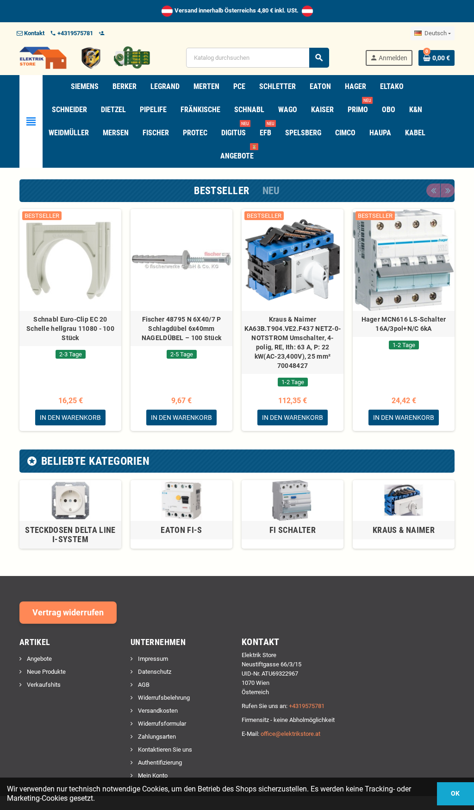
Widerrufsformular (161, 723)
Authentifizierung (159, 762)
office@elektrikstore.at (290, 733)
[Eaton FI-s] (181, 499)
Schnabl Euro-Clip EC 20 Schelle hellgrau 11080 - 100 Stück (70, 329)
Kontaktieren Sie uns (164, 749)
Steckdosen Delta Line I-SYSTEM (70, 534)
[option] (70, 320)
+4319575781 (306, 705)
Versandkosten (157, 710)
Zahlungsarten (156, 736)
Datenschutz (154, 671)
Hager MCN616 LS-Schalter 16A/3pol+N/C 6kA (404, 324)
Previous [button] (433, 190)
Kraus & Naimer (404, 530)
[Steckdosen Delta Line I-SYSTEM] (70, 499)
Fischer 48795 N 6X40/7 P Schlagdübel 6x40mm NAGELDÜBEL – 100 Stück (181, 329)
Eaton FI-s (181, 530)
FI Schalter (292, 530)
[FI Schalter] (292, 499)
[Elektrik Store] (84, 57)
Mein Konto (152, 775)
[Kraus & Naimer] (404, 499)
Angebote (38, 658)
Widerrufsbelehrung (163, 697)
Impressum (152, 658)
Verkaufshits (43, 684)
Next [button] (448, 190)
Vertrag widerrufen (68, 612)
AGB (143, 684)
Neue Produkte (45, 671)
